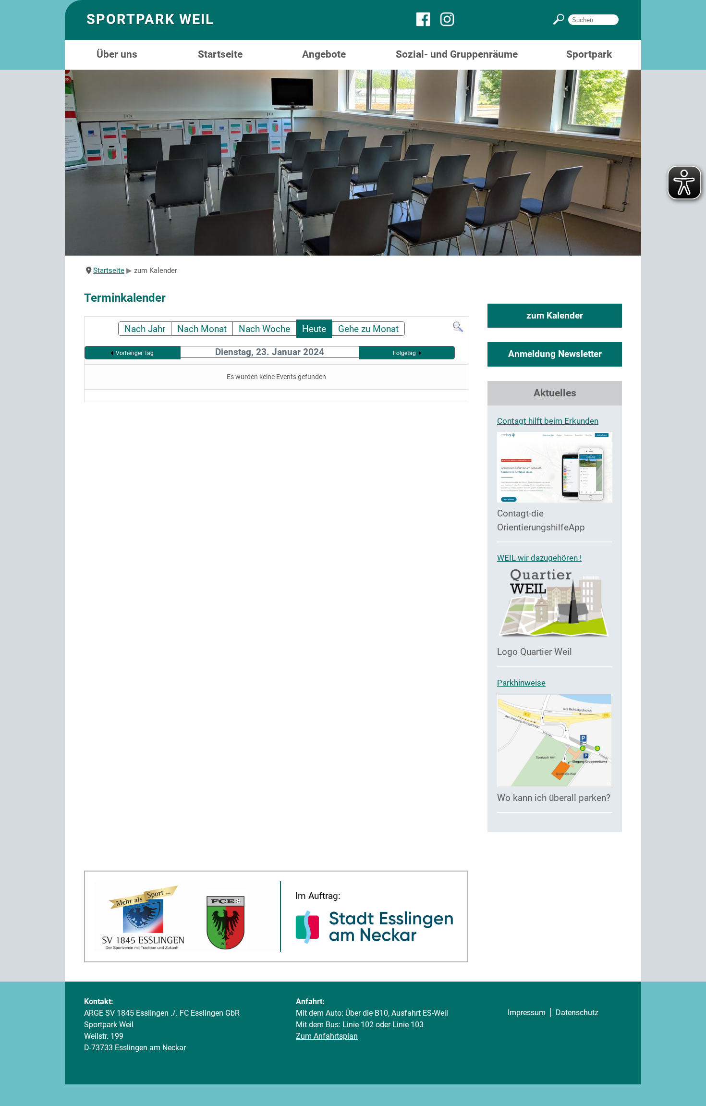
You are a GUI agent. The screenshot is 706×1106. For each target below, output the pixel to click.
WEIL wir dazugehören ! (539, 558)
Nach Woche (264, 328)
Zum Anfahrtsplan (327, 1036)
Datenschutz (577, 1012)
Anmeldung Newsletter (555, 353)
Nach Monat (202, 328)
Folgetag (404, 353)
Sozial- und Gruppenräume (457, 54)
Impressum (527, 1012)
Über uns (117, 54)
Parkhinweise (521, 683)
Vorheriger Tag (135, 353)
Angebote (324, 54)
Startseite (220, 54)
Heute (314, 328)
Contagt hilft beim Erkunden (547, 421)
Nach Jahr (144, 328)
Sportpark (589, 54)
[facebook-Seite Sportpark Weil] (428, 23)
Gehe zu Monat (368, 328)
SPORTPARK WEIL (150, 19)
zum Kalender (554, 315)
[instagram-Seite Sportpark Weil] (452, 23)
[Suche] (458, 329)
